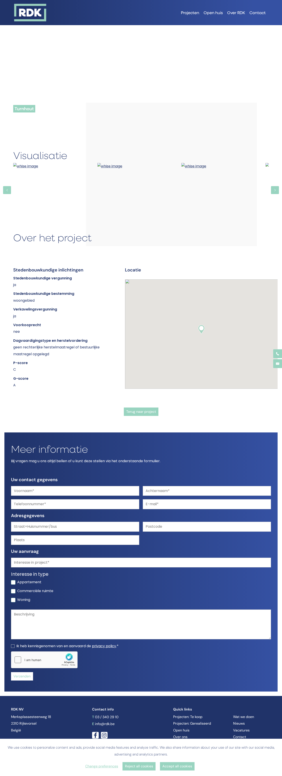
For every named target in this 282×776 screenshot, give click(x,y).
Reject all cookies (139, 766)
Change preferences (101, 766)
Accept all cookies (177, 766)
